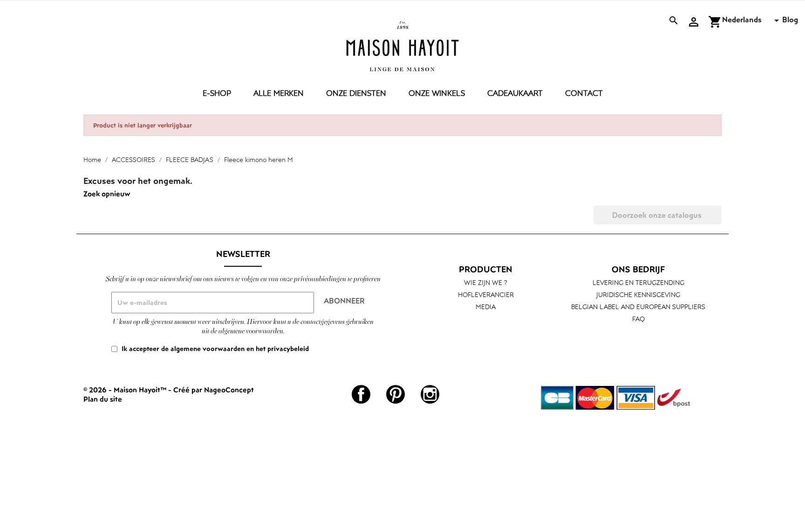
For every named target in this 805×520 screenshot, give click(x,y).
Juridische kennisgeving (638, 294)
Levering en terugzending (638, 282)
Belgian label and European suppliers (638, 307)
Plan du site (102, 399)
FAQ (638, 319)
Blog (790, 19)
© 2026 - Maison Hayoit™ (125, 389)
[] (718, 221)
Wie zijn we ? (485, 282)
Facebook (361, 394)
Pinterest (395, 394)
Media (486, 307)
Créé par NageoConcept (213, 389)
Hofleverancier (486, 294)
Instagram (430, 394)
